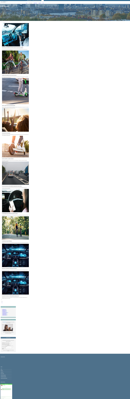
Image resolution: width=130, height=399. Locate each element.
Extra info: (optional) (4, 346)
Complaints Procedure (3, 376)
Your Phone (3, 343)
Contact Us (2, 372)
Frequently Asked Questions (4, 378)
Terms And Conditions (3, 375)
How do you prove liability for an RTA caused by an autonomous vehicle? (12, 47)
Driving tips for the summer (6, 133)
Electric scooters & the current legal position (8, 105)
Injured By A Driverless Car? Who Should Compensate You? (10, 295)
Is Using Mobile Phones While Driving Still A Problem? (10, 213)
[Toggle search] (42, 0)
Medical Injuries (4, 310)
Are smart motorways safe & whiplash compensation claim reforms (12, 186)
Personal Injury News (4, 312)
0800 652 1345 (29, 0)
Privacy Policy (2, 373)
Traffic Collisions (4, 314)
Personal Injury (4, 311)
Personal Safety (4, 313)
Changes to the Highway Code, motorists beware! (9, 75)
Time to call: (3, 345)
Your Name (3, 342)
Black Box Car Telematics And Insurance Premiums (9, 268)
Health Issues (3, 309)
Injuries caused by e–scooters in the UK (7, 158)
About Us (2, 370)
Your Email (3, 344)
